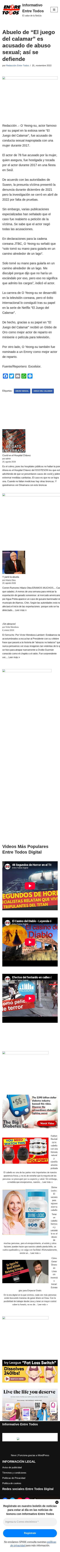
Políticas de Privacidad (13, 1478)
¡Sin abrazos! (9, 623)
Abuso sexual (22, 391)
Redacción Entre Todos (17, 65)
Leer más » (20, 610)
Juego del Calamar (42, 391)
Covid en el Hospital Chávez (16, 455)
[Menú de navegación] (54, 9)
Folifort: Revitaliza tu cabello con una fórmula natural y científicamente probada (54, 1152)
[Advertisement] (30, 780)
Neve (13, 1455)
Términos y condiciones (14, 1472)
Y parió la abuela (10, 577)
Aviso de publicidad (12, 1467)
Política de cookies (11, 1483)
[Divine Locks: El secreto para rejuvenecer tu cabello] (25, 1213)
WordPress (43, 1455)
